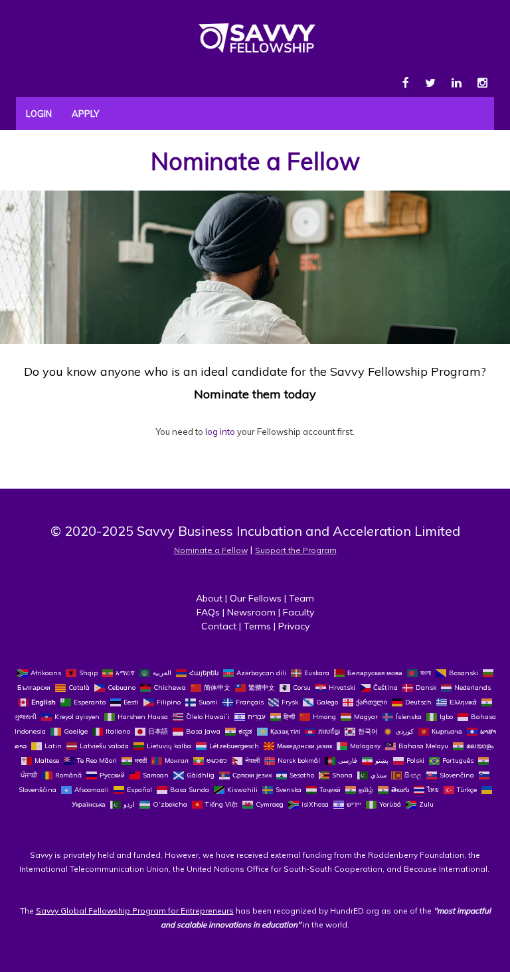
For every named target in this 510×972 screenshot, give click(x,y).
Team (301, 598)
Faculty (298, 612)
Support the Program (296, 550)
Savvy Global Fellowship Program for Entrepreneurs (135, 911)
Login (39, 113)
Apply (85, 113)
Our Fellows (256, 598)
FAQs (208, 612)
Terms (257, 626)
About (209, 598)
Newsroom (251, 612)
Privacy (293, 626)
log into (220, 431)
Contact (218, 626)
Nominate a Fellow (255, 161)
